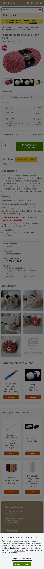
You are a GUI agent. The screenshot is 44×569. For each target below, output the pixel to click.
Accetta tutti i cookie (22, 564)
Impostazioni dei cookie (22, 558)
